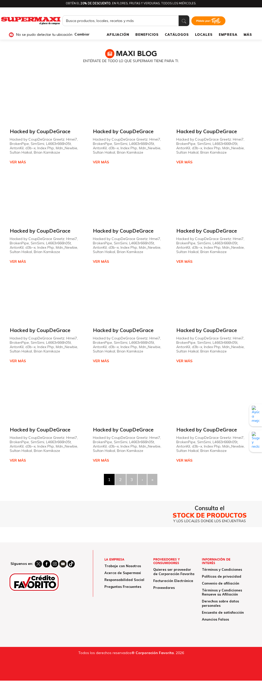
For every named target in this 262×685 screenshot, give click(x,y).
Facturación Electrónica (173, 581)
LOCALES (204, 34)
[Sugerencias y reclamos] (255, 441)
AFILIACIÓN (118, 34)
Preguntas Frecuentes (122, 587)
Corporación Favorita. (155, 652)
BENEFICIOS (147, 34)
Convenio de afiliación (220, 583)
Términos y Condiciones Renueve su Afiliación (222, 592)
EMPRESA (228, 34)
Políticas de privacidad (221, 576)
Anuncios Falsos (215, 619)
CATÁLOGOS (177, 34)
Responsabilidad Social (124, 580)
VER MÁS (18, 162)
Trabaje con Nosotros (122, 566)
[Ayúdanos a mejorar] (255, 415)
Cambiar (82, 34)
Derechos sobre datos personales (220, 603)
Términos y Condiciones (222, 569)
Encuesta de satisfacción (223, 612)
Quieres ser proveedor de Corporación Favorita (173, 571)
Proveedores (164, 588)
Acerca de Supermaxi (122, 573)
